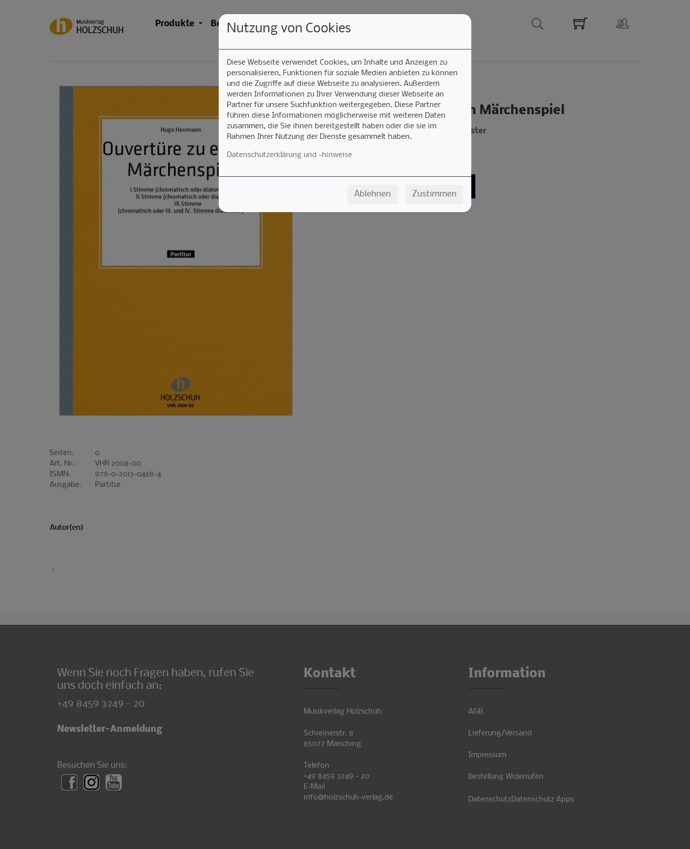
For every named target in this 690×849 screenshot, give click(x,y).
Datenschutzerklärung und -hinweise (289, 155)
